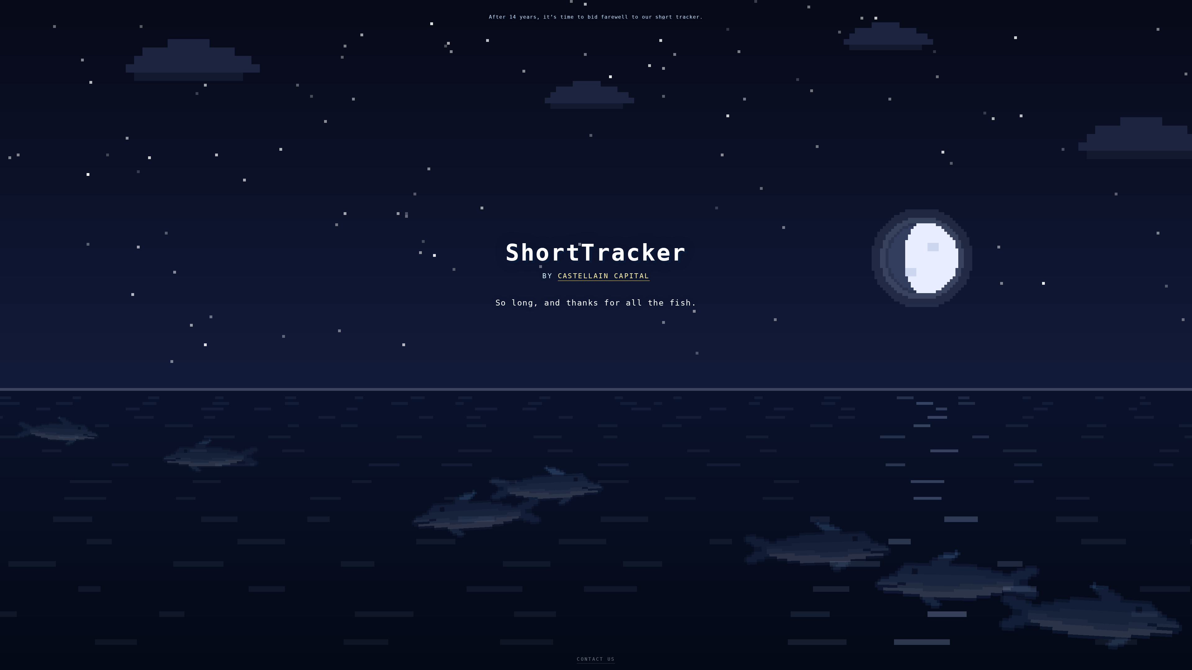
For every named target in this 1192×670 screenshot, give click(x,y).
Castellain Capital (604, 276)
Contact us (596, 659)
